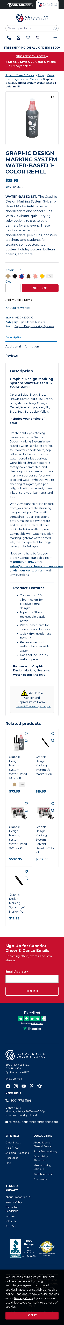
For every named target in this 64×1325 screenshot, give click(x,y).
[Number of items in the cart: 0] (37, 37)
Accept (32, 1315)
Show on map (13, 1078)
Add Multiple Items (18, 299)
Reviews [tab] (11, 355)
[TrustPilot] (39, 1086)
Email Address (16, 971)
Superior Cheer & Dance (19, 75)
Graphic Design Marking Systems (34, 326)
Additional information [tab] (22, 346)
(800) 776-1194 (20, 1101)
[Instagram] (15, 1086)
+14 (49, 276)
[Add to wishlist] (26, 733)
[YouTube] (23, 1086)
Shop (41, 75)
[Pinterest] (31, 1086)
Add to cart (40, 288)
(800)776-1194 (23, 562)
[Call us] (8, 37)
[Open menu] (55, 37)
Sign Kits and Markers (26, 79)
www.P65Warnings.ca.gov (33, 706)
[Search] (55, 28)
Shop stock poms (31, 56)
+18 (22, 784)
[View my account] (18, 37)
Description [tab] (14, 337)
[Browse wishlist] (28, 37)
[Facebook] (8, 1086)
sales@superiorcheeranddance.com (36, 566)
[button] (53, 97)
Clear (9, 281)
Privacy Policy (23, 1298)
